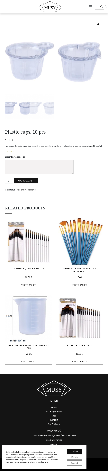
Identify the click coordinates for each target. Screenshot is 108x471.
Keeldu (74, 457)
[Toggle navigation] (90, 6)
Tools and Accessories (26, 189)
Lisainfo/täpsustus (15, 156)
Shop (54, 415)
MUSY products (54, 411)
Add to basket (26, 181)
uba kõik (74, 451)
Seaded (74, 463)
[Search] (101, 6)
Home (54, 407)
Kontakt (54, 419)
